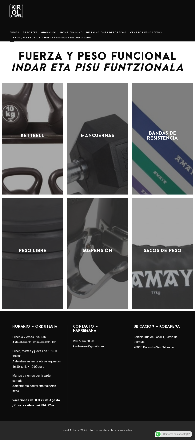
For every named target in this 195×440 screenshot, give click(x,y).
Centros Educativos (146, 32)
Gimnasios (49, 32)
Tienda (15, 32)
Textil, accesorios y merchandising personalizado (51, 38)
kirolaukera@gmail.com (88, 346)
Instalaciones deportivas (106, 32)
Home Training (71, 32)
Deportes (30, 32)
